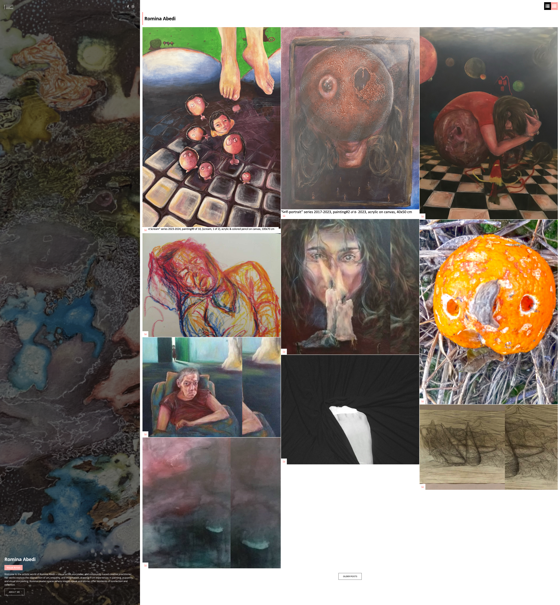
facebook (128, 6)
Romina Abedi (20, 559)
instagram (133, 6)
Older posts (350, 576)
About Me (14, 592)
